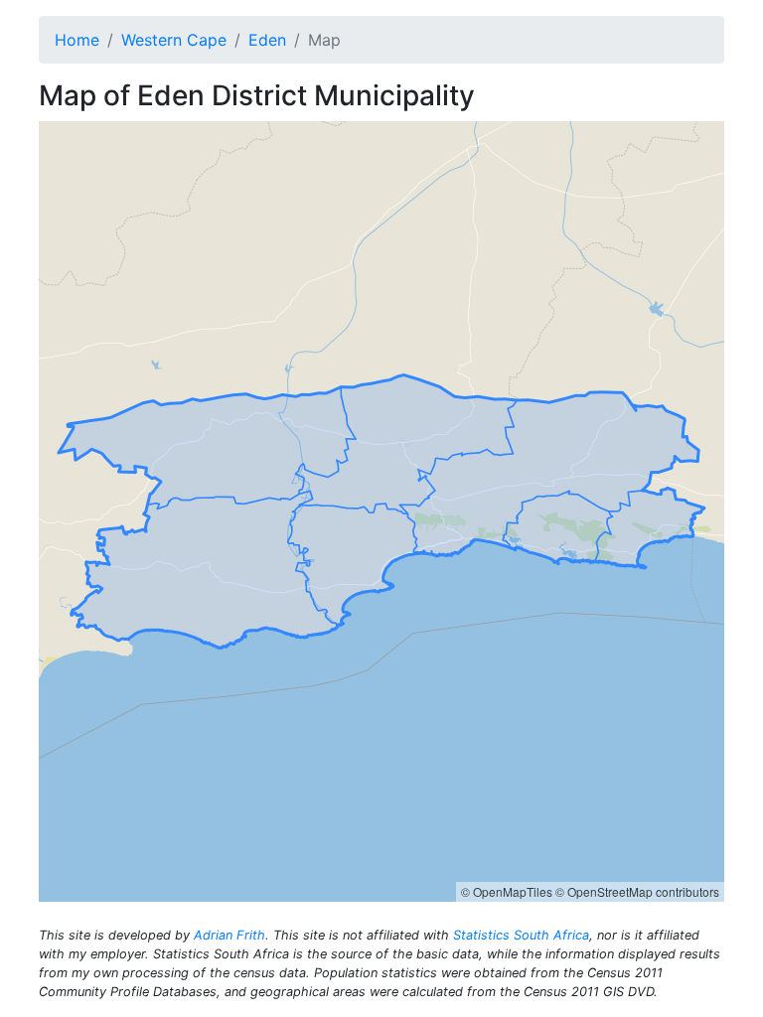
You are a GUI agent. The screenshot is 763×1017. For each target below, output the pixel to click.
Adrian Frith (229, 935)
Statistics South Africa (521, 935)
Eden (267, 40)
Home (77, 40)
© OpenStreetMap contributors (637, 891)
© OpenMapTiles (506, 891)
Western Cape (174, 40)
